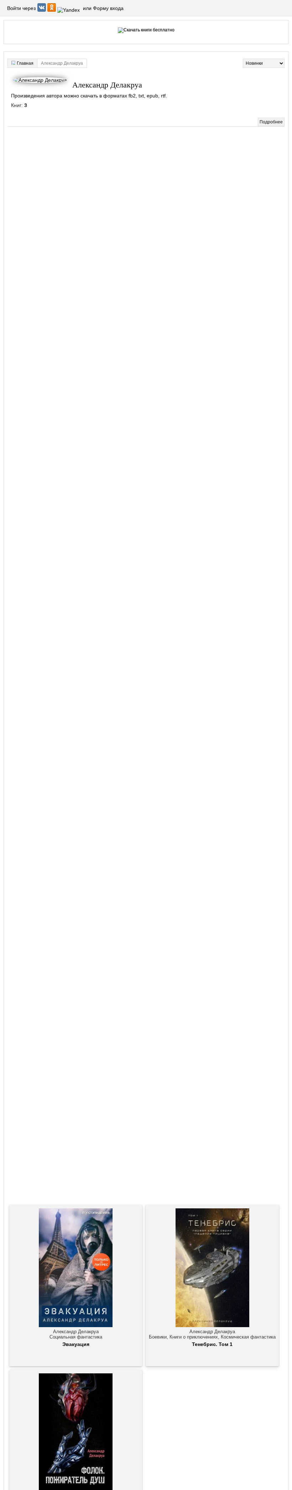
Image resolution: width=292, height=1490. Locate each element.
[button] (42, 10)
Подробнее (271, 121)
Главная (25, 63)
